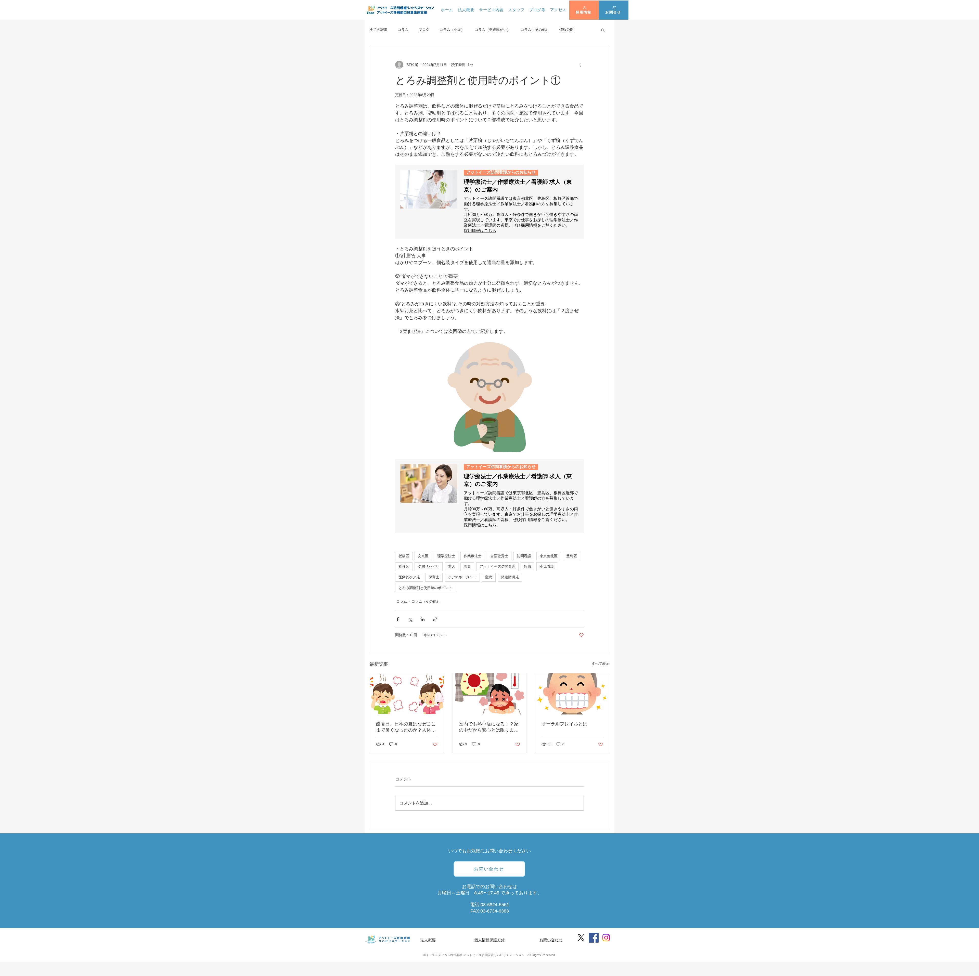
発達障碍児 (510, 577)
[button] (584, 10)
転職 (527, 566)
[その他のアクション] (581, 65)
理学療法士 (446, 556)
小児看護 (547, 566)
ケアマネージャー (462, 577)
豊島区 (571, 556)
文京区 (423, 556)
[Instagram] (606, 938)
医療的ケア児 (409, 577)
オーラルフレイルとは (564, 723)
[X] (581, 938)
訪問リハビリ (428, 566)
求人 (451, 566)
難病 (488, 577)
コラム (403, 30)
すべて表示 (600, 663)
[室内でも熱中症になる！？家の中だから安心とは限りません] (489, 693)
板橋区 (403, 556)
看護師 (403, 566)
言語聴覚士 (499, 556)
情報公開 (566, 30)
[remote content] (489, 202)
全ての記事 (379, 30)
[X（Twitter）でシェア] (410, 619)
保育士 (434, 577)
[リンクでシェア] (435, 619)
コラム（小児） (452, 30)
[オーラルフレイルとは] (572, 693)
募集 (467, 566)
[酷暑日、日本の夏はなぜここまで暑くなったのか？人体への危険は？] (407, 693)
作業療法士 (473, 556)
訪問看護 (524, 556)
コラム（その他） (535, 30)
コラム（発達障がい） (492, 30)
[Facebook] (594, 938)
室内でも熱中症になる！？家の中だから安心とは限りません (489, 727)
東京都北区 (549, 556)
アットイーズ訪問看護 (497, 566)
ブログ (424, 30)
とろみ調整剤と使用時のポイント (425, 588)
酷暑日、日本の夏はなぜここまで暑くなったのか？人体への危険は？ (406, 727)
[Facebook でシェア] (397, 619)
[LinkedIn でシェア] (422, 619)
